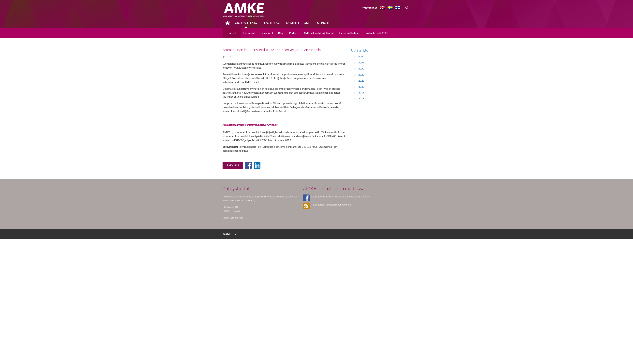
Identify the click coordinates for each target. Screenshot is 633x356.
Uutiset (231, 32)
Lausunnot (249, 32)
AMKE (308, 23)
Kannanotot (266, 32)
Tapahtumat (271, 23)
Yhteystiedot (369, 7)
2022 (361, 74)
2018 (361, 98)
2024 (361, 62)
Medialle (323, 23)
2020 (361, 86)
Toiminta (292, 23)
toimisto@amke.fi (233, 217)
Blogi (281, 32)
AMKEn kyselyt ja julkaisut (318, 32)
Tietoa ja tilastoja (349, 32)
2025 (361, 56)
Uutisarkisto (359, 50)
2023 (361, 68)
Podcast (294, 32)
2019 (361, 92)
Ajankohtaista (246, 23)
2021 (361, 80)
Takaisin (233, 165)
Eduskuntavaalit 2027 (375, 32)
